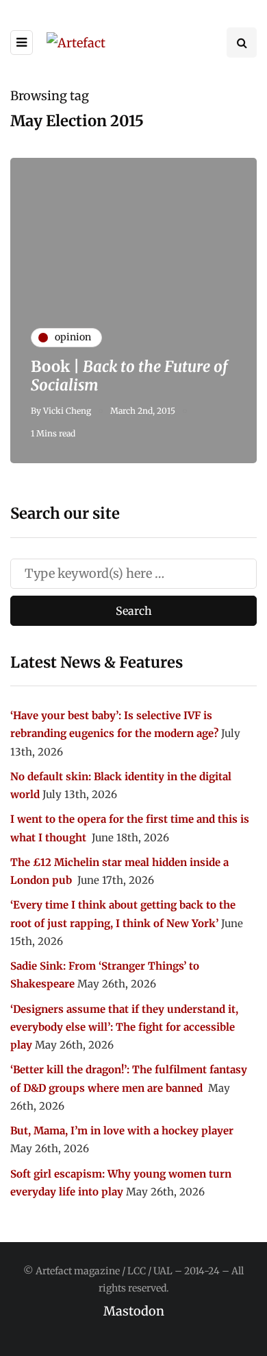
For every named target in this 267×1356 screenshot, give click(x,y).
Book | (129, 376)
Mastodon (133, 1311)
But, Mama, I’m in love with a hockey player (121, 1130)
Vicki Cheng (67, 411)
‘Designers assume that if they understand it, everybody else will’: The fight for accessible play (124, 1027)
